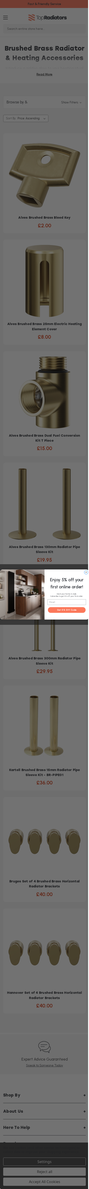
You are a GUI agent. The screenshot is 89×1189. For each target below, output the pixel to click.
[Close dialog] (86, 572)
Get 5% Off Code (67, 610)
